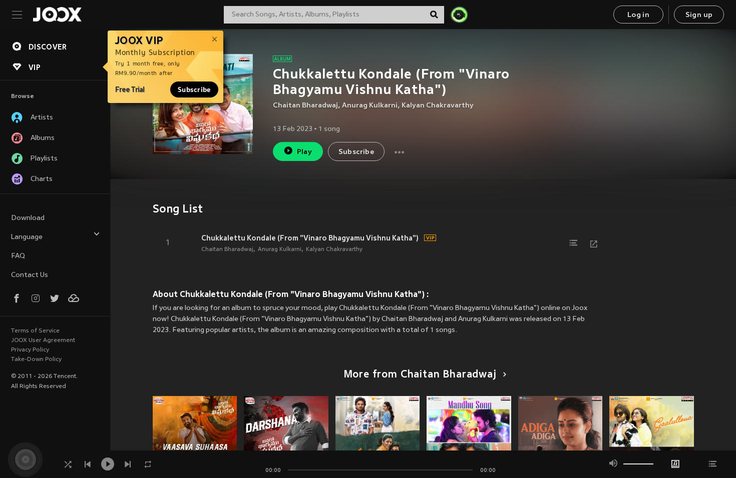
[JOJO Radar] (459, 14)
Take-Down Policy (36, 359)
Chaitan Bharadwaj (305, 106)
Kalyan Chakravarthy (438, 106)
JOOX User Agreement (43, 340)
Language (27, 237)
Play (304, 152)
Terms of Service (35, 331)
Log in (638, 15)
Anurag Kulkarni (370, 106)
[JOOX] (57, 14)
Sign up (699, 15)
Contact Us (29, 275)
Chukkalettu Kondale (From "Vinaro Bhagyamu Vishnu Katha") (310, 238)
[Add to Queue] (574, 243)
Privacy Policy (30, 350)
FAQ (18, 256)
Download (28, 218)
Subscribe (194, 90)
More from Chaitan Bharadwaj (420, 375)
